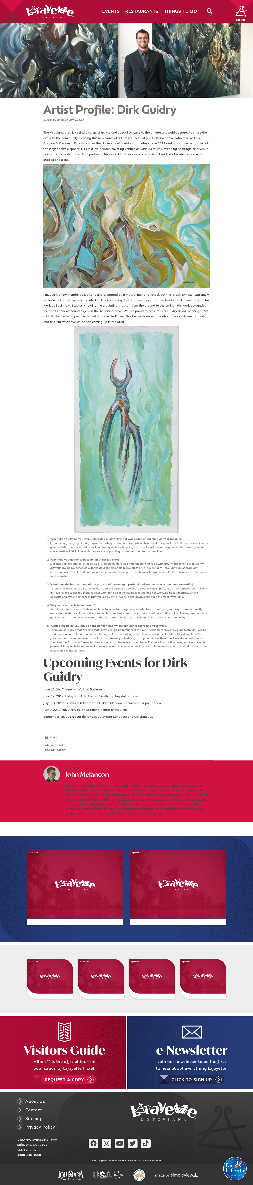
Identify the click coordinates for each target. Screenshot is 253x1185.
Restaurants (142, 12)
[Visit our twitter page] (133, 1143)
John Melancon (56, 120)
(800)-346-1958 (29, 1155)
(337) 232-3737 (28, 1150)
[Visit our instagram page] (106, 1143)
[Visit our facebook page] (93, 1143)
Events (111, 12)
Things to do (180, 12)
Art (61, 745)
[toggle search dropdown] (210, 12)
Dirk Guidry (58, 750)
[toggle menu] (241, 11)
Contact (33, 1110)
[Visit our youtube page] (119, 1143)
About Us (35, 1102)
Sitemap (34, 1119)
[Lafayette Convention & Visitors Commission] (37, 11)
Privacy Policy (40, 1128)
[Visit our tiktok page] (146, 1143)
